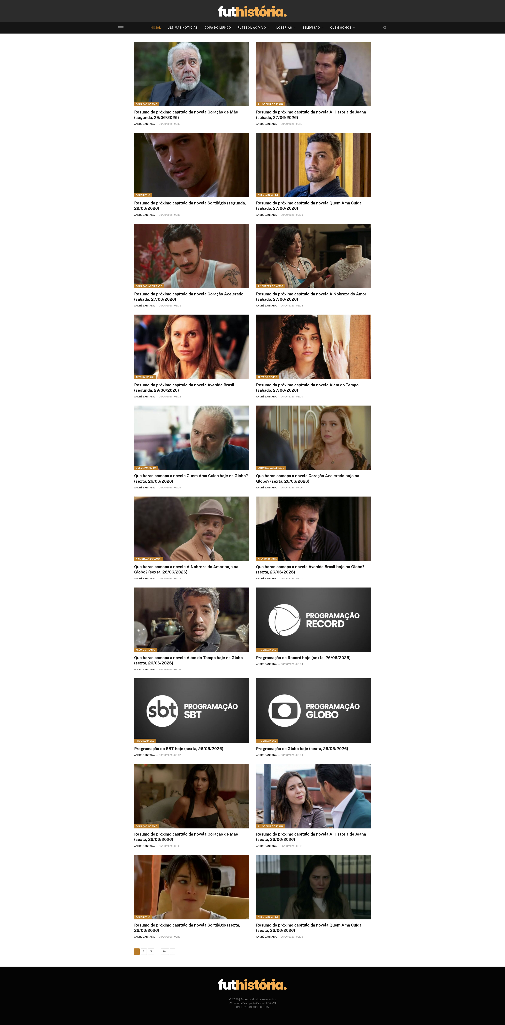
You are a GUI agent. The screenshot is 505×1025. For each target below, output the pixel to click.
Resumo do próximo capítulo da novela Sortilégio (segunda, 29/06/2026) (190, 206)
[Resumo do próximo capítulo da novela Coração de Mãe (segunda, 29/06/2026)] (191, 74)
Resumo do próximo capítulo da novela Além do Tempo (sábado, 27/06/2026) (307, 388)
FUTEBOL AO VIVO (252, 27)
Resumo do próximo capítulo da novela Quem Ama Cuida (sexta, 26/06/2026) (309, 928)
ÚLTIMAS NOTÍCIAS (183, 27)
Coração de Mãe (146, 104)
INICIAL (155, 27)
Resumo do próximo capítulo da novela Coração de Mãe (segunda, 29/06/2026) (186, 115)
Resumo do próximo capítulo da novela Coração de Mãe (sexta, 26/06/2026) (186, 837)
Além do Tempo (267, 377)
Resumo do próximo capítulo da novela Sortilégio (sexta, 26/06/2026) (187, 928)
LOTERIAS (284, 27)
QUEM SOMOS (341, 27)
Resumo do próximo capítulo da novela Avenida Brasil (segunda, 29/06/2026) (184, 388)
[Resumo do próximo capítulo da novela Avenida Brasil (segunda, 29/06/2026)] (191, 347)
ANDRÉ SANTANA (144, 124)
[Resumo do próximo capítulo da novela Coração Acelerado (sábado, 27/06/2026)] (191, 256)
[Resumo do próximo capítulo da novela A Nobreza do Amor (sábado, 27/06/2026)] (313, 256)
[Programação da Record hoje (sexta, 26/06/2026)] (313, 619)
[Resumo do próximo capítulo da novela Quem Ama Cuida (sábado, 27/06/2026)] (313, 165)
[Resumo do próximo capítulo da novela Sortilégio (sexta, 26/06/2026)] (191, 887)
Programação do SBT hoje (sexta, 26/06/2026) (178, 748)
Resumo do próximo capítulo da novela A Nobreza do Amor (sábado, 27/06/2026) (311, 297)
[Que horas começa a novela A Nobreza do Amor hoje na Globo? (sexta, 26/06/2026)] (191, 529)
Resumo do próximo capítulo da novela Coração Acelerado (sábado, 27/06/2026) (188, 297)
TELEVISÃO (311, 27)
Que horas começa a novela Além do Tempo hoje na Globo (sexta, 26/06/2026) (188, 660)
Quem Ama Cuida (268, 195)
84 (165, 951)
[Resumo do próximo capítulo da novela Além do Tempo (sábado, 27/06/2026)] (313, 347)
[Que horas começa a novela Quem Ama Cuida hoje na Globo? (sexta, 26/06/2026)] (191, 438)
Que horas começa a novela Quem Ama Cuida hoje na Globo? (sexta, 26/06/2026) (191, 478)
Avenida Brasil (145, 377)
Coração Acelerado (149, 286)
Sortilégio (143, 195)
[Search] (384, 27)
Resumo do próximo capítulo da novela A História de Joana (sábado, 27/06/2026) (311, 115)
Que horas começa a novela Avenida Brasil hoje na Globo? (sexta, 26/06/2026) (310, 569)
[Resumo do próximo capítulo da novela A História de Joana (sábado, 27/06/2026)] (313, 74)
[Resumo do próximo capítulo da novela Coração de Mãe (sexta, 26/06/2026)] (191, 796)
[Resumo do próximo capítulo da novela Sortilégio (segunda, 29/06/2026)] (191, 165)
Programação (267, 650)
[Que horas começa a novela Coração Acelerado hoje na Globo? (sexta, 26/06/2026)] (313, 438)
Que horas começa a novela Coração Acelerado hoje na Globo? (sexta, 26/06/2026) (307, 478)
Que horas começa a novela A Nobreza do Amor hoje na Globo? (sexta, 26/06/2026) (186, 569)
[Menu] (120, 27)
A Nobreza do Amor (270, 286)
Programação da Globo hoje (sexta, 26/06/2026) (302, 748)
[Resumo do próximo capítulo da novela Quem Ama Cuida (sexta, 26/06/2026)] (313, 887)
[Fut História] (252, 11)
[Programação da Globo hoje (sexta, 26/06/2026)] (313, 710)
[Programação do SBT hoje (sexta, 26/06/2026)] (191, 710)
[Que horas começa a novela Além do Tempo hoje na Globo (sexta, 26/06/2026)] (191, 619)
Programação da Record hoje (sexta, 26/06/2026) (303, 657)
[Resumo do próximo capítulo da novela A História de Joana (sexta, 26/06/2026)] (313, 796)
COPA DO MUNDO (218, 27)
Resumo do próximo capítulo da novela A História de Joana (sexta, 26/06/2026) (311, 837)
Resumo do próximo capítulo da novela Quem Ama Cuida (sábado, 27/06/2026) (309, 206)
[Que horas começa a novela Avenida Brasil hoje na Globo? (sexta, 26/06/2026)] (313, 529)
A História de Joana (270, 104)
